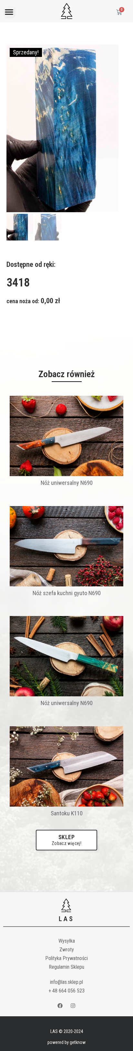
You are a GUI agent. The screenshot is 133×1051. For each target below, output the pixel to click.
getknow (78, 1042)
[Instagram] (73, 1005)
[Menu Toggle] (9, 11)
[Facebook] (60, 1005)
